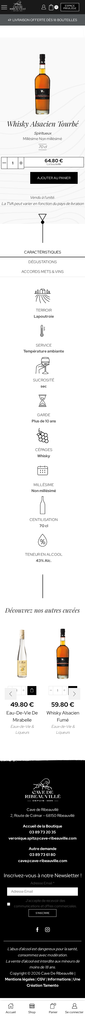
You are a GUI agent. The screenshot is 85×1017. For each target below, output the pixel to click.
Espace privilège (69, 7)
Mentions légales (20, 979)
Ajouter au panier (54, 178)
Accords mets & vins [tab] (42, 271)
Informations (59, 979)
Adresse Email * (42, 883)
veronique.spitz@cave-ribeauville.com (42, 838)
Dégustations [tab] (42, 261)
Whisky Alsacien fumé (63, 716)
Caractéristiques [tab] (42, 252)
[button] (31, 690)
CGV (41, 979)
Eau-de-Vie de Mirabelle (22, 716)
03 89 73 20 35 (42, 832)
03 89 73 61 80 (42, 854)
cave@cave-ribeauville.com (42, 860)
